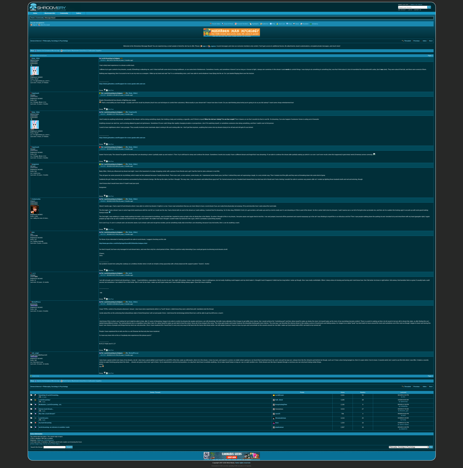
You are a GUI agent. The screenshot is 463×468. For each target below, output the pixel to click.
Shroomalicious (280, 418)
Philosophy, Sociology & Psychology (55, 41)
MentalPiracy (133, 353)
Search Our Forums (416, 4)
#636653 (103, 201)
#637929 (103, 355)
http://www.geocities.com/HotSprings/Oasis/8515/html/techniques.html (123, 243)
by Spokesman (403, 401)
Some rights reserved (242, 463)
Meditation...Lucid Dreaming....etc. (50, 404)
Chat (290, 24)
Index (424, 41)
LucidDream (279, 395)
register (213, 46)
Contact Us (417, 9)
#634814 (103, 60)
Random (306, 24)
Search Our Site (403, 4)
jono (130, 273)
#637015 (103, 275)
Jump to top (35, 376)
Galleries (265, 24)
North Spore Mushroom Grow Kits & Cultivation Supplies (82, 50)
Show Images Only (36, 443)
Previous (416, 41)
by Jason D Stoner (403, 424)
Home (35, 13)
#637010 (103, 234)
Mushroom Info (50, 13)
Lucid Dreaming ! (44, 400)
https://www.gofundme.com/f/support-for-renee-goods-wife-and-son (122, 84)
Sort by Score (47, 443)
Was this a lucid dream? (47, 414)
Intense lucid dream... (46, 409)
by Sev (403, 397)
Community (64, 13)
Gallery (78, 13)
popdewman (279, 427)
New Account (402, 9)
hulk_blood (279, 400)
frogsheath (132, 112)
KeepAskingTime (281, 404)
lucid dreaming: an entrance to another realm (54, 427)
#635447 (103, 114)
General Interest (35, 41)
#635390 (103, 95)
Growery (315, 24)
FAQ (273, 24)
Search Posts (228, 24)
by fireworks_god (403, 410)
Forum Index (216, 24)
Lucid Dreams (43, 418)
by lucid (403, 415)
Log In (410, 9)
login (204, 46)
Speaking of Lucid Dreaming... (49, 395)
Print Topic (55, 443)
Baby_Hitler (133, 93)
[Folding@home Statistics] (35, 76)
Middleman (40, 440)
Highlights (255, 24)
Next (430, 41)
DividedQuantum (49, 440)
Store (297, 24)
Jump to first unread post (39, 55)
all (44, 397)
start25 (277, 414)
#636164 (103, 149)
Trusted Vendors (242, 24)
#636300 (103, 166)
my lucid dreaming (45, 423)
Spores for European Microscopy (48, 50)
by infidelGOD (403, 429)
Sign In (35, 25)
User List (282, 24)
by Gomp (403, 419)
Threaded (407, 41)
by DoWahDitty (403, 406)
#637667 (103, 304)
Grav (277, 423)
